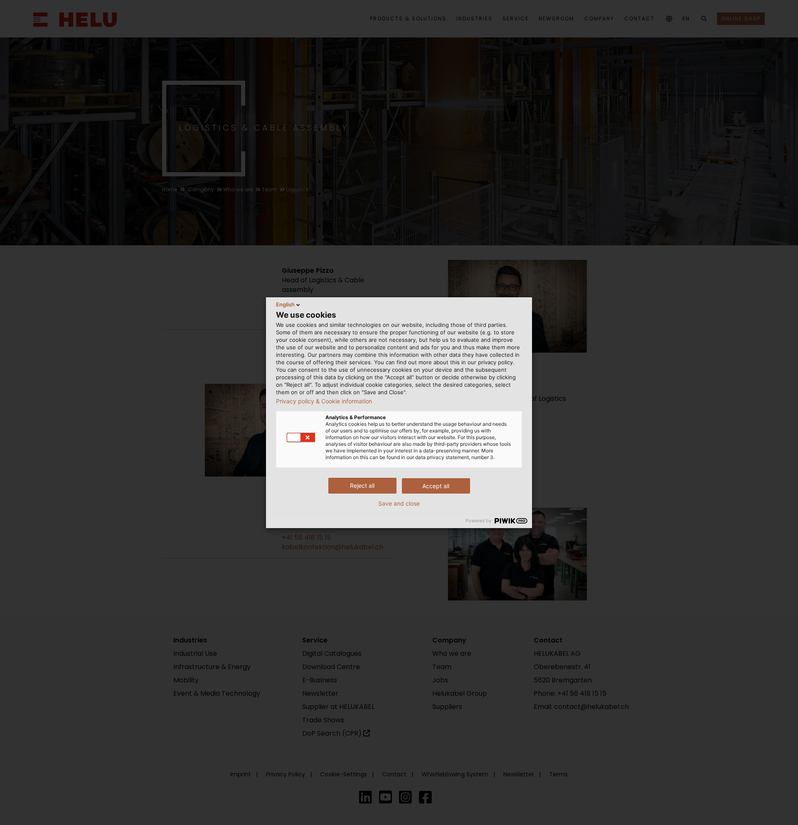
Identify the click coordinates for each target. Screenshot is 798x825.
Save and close (399, 503)
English (285, 304)
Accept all (435, 485)
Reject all (362, 485)
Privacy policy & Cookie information (324, 401)
